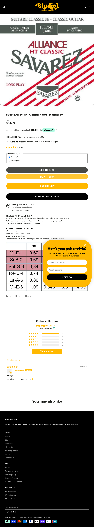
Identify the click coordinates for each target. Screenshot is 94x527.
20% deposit (15, 160)
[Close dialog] (85, 244)
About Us (9, 447)
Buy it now (47, 177)
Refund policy (10, 475)
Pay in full (14, 157)
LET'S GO (67, 277)
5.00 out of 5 (53, 326)
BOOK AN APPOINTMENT (47, 197)
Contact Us (9, 458)
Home (7, 436)
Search (8, 467)
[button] (11, 147)
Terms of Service (11, 471)
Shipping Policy (11, 450)
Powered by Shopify (43, 517)
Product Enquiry (11, 478)
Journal (8, 454)
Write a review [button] (47, 351)
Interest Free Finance (13, 482)
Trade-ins (9, 443)
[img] (12, 367)
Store (7, 440)
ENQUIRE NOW (47, 186)
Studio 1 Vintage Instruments (23, 517)
